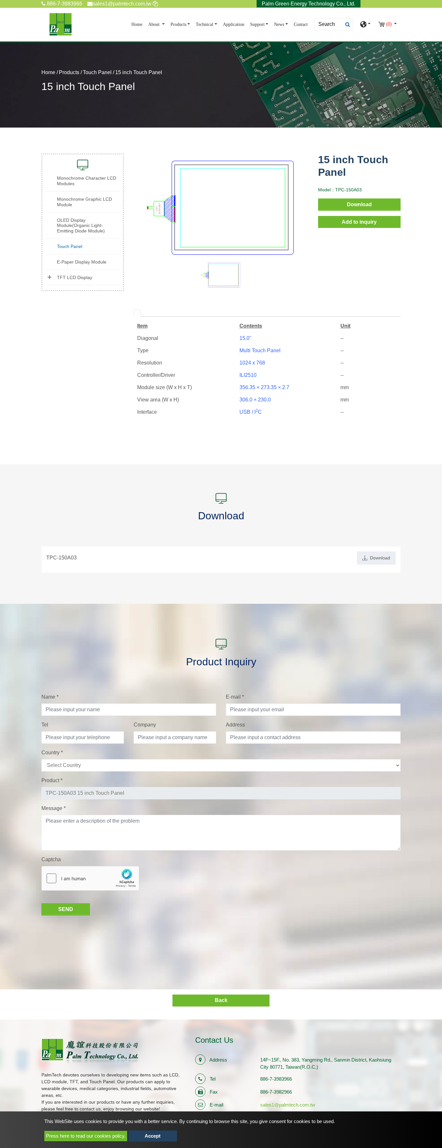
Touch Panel (97, 72)
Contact (301, 24)
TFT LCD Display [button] (74, 277)
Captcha (51, 859)
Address (235, 724)
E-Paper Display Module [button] (81, 261)
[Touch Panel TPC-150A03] (221, 207)
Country (52, 752)
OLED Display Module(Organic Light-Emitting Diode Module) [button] (81, 226)
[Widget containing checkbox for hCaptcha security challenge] (90, 878)
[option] (221, 207)
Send (65, 909)
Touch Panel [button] (69, 246)
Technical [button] (204, 24)
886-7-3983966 (64, 3)
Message (53, 808)
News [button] (279, 24)
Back (221, 1000)
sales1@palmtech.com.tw (287, 1105)
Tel (44, 724)
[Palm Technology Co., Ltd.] (60, 24)
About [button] (154, 24)
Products (69, 72)
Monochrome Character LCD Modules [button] (86, 180)
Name (50, 697)
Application (233, 24)
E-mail (235, 697)
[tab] (137, 313)
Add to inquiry (359, 222)
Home (138, 24)
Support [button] (257, 24)
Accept (152, 1136)
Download (359, 204)
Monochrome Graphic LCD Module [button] (84, 202)
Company (145, 724)
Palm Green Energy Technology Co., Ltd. (308, 3)
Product (51, 780)
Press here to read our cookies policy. (86, 1136)
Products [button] (178, 24)
